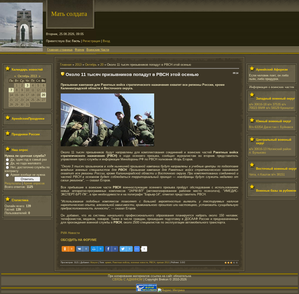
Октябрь (91, 64)
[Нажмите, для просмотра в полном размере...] (107, 145)
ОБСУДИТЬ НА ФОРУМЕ (79, 240)
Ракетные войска (121, 262)
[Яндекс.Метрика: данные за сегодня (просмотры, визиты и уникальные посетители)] (171, 290)
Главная (65, 64)
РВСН (152, 262)
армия (108, 262)
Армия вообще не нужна (28, 174)
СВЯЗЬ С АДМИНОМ (127, 279)
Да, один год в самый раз (29, 159)
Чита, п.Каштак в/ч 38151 (267, 174)
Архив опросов (34, 183)
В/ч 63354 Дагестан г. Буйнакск (271, 127)
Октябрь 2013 (27, 76)
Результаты (13, 183)
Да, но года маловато (26, 163)
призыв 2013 (163, 262)
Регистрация (91, 41)
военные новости (139, 262)
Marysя (94, 262)
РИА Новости (70, 233)
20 (43, 95)
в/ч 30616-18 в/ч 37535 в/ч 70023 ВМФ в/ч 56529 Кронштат (271, 106)
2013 (78, 64)
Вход (106, 41)
